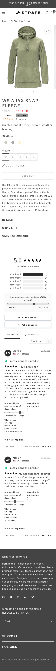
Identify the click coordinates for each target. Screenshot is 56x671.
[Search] (47, 12)
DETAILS (7, 219)
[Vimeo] (34, 597)
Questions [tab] (29, 334)
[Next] (33, 91)
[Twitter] (13, 597)
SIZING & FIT (9, 227)
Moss (5, 142)
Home (5, 21)
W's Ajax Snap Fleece (15, 439)
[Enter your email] (51, 621)
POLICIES (9, 647)
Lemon (19, 142)
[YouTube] (27, 597)
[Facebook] (5, 597)
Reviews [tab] (10, 334)
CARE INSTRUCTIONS (15, 235)
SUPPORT (10, 636)
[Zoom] (47, 31)
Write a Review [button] (29, 317)
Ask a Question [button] (29, 325)
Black (12, 142)
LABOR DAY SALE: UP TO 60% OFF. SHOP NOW (28, 4)
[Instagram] (20, 597)
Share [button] (11, 446)
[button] (44, 446)
